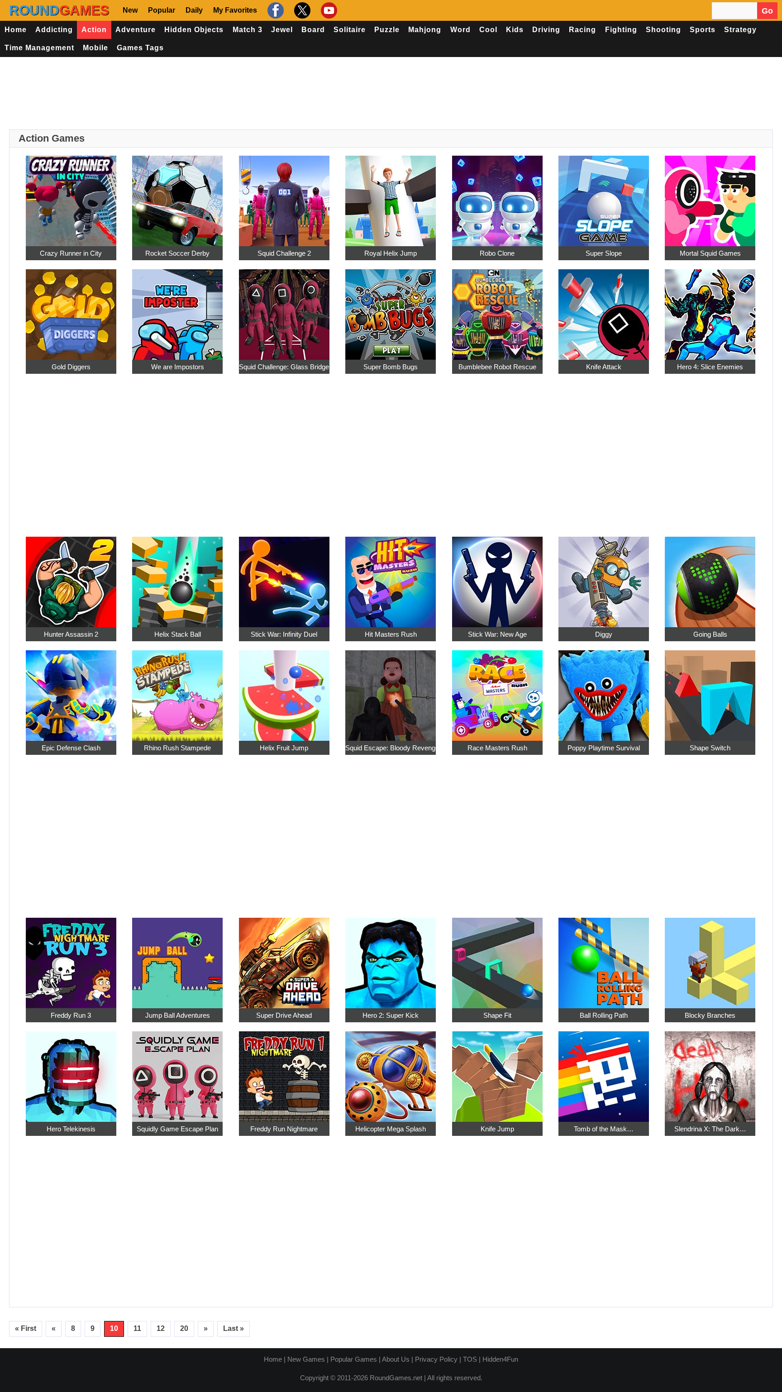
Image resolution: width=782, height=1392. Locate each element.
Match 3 (247, 29)
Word (460, 29)
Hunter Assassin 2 (71, 634)
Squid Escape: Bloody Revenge (390, 748)
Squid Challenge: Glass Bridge (284, 367)
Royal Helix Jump (390, 253)
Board (313, 29)
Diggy (603, 634)
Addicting (54, 29)
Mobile (95, 48)
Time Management (39, 48)
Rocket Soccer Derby (177, 253)
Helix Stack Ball (177, 634)
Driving (546, 29)
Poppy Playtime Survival (603, 748)
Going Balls (710, 634)
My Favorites (235, 10)
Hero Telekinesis (71, 1129)
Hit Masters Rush (391, 634)
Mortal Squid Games (710, 253)
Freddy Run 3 (71, 1015)
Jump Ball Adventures (177, 1015)
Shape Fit (497, 1015)
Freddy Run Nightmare (284, 1129)
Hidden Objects (194, 29)
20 (184, 1328)
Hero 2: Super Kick (390, 1015)
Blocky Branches (710, 1015)
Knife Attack (603, 367)
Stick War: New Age (497, 634)
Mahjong (424, 29)
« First (25, 1328)
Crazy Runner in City (71, 253)
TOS (470, 1359)
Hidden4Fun (500, 1359)
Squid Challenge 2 (284, 253)
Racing (582, 29)
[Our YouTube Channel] (327, 10)
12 (161, 1328)
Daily (194, 10)
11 (137, 1328)
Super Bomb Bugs (390, 367)
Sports (702, 29)
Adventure (135, 29)
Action (94, 29)
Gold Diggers (71, 367)
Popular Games (353, 1359)
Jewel (282, 29)
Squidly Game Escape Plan (177, 1129)
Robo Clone (497, 253)
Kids (515, 29)
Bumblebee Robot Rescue (497, 367)
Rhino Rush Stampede (177, 748)
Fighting (621, 29)
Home (16, 29)
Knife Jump (497, 1129)
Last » (233, 1328)
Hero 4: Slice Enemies (710, 367)
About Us (396, 1359)
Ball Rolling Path (604, 1015)
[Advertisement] (391, 93)
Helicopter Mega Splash (390, 1129)
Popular (161, 10)
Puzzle (387, 29)
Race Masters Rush (497, 748)
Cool (488, 29)
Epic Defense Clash (71, 748)
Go (767, 10)
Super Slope (604, 253)
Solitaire (350, 29)
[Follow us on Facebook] (274, 10)
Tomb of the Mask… (604, 1129)
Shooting (663, 29)
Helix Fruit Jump (284, 748)
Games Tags (140, 48)
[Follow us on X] (301, 10)
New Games (306, 1359)
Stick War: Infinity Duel (284, 634)
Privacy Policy (436, 1359)
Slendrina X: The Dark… (710, 1129)
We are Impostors (177, 367)
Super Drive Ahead (284, 1015)
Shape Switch (710, 748)
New (130, 10)
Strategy (740, 29)
